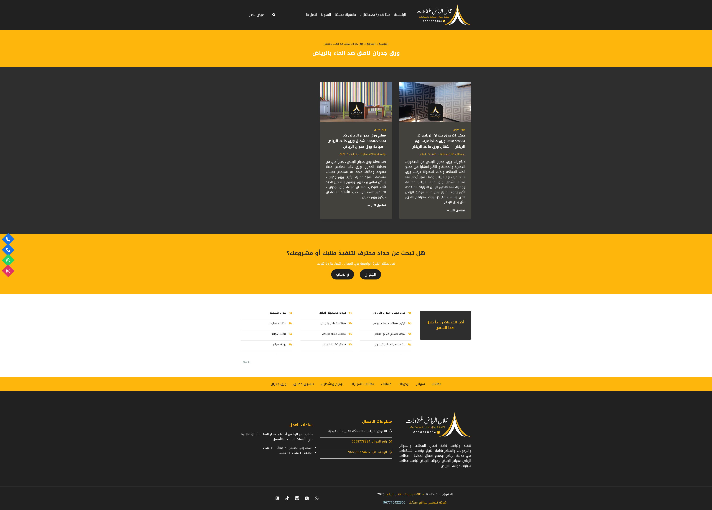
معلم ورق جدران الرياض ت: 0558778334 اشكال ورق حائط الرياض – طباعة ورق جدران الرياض (356, 141)
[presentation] (435, 102)
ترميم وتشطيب (332, 384)
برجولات (403, 384)
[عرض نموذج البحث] (274, 14)
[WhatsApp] (317, 498)
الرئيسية (400, 15)
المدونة (326, 15)
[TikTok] (287, 498)
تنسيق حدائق (303, 384)
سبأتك (413, 502)
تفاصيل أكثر (456, 210)
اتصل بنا (311, 15)
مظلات (436, 384)
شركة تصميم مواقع (433, 502)
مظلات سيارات (448, 154)
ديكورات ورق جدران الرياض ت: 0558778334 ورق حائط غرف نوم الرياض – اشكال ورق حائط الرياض (438, 141)
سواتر (420, 384)
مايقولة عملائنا (345, 15)
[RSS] (277, 498)
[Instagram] (297, 498)
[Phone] (307, 498)
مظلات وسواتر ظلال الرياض (405, 494)
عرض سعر (256, 15)
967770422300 (394, 502)
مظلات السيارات (362, 384)
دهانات (386, 384)
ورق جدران (459, 130)
